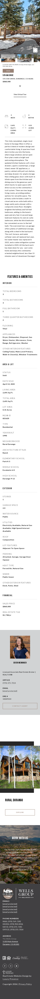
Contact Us (20, 870)
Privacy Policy (25, 984)
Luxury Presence (10, 979)
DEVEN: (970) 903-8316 (13, 924)
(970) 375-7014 (9, 683)
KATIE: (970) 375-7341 (12, 927)
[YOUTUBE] (16, 966)
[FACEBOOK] (5, 966)
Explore (20, 812)
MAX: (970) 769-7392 (12, 921)
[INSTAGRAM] (11, 966)
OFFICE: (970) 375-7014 (13, 929)
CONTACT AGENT (20, 706)
